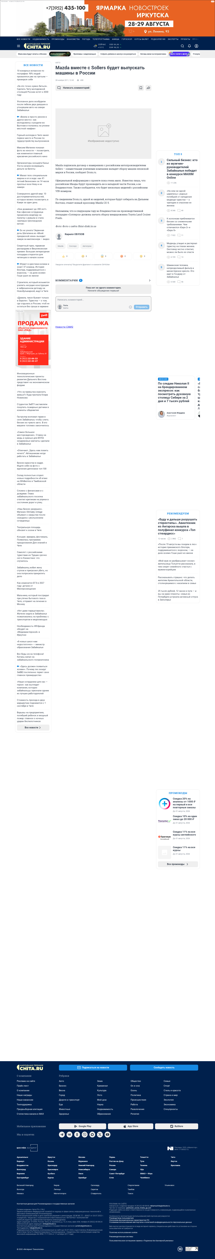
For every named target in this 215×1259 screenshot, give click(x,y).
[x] (100, 1134)
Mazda (60, 246)
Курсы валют (142, 39)
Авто (61, 1081)
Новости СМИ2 (64, 326)
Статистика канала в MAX (30, 1114)
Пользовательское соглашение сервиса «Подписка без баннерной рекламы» (141, 1241)
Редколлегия (158, 39)
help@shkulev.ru (36, 1228)
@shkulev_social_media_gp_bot (138, 1208)
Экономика (170, 1104)
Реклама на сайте (26, 1081)
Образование (104, 1114)
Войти (65, 308)
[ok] (77, 1134)
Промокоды (58, 39)
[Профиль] (196, 46)
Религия (135, 1114)
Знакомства (73, 39)
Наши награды (24, 1095)
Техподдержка (24, 1104)
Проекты (185, 39)
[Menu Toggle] (18, 46)
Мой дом (101, 1100)
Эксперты (173, 39)
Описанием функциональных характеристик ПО (129, 1220)
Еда (61, 1104)
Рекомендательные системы (121, 1237)
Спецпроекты (171, 1109)
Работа (134, 1104)
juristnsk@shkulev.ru (83, 1226)
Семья (167, 1081)
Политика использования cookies (123, 1232)
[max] (92, 1134)
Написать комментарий (76, 87)
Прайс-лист (23, 1085)
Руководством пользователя (121, 1218)
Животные (64, 1109)
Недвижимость (41, 39)
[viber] (85, 1134)
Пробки (196, 39)
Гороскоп (127, 39)
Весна (62, 1090)
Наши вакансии (25, 1100)
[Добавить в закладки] (141, 88)
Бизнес (62, 1085)
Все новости (23, 39)
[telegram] (62, 1134)
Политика (136, 1095)
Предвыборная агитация (29, 1109)
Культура (101, 1090)
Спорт (167, 1085)
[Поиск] (182, 46)
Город (62, 1095)
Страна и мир (171, 1095)
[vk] (69, 1134)
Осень (134, 1090)
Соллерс (73, 246)
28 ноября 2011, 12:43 (64, 80)
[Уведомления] (189, 46)
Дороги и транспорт (69, 1100)
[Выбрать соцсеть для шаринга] (148, 88)
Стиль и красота (172, 1090)
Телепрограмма (101, 39)
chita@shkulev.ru (49, 1224)
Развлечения (137, 1109)
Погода (86, 39)
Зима (100, 1081)
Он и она (135, 1085)
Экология (169, 1100)
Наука (100, 1104)
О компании (23, 1090)
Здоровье (64, 1114)
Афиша (115, 39)
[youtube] (107, 1134)
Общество (136, 1081)
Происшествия (138, 1100)
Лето (99, 1095)
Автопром (87, 246)
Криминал (102, 1085)
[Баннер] (60, 54)
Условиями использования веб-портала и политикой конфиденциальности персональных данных (150, 1222)
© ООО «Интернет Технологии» (30, 1249)
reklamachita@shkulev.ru (160, 1206)
